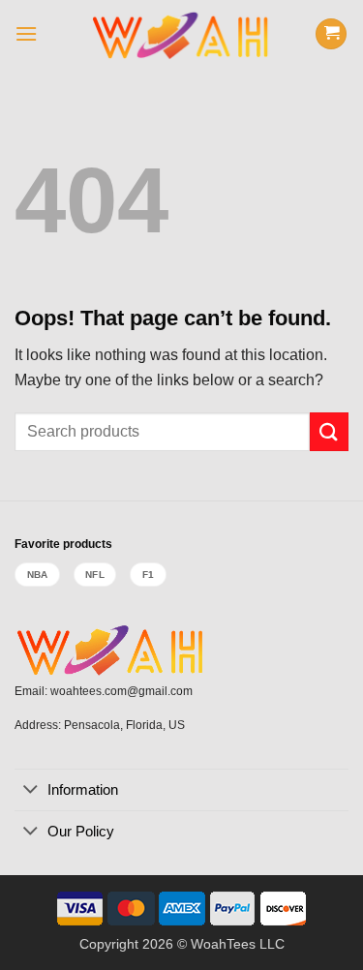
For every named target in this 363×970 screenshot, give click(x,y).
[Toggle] (30, 790)
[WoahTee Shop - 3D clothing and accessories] (181, 34)
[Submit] (329, 431)
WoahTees (223, 944)
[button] (26, 33)
